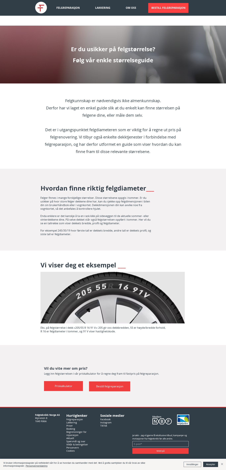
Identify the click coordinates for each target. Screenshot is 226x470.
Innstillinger (192, 464)
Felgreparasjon (74, 419)
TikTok (103, 425)
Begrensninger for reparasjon (76, 433)
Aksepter (210, 464)
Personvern (72, 447)
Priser (69, 425)
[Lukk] (222, 464)
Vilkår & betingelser (77, 444)
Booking (70, 428)
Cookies (70, 450)
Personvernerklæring (36, 466)
